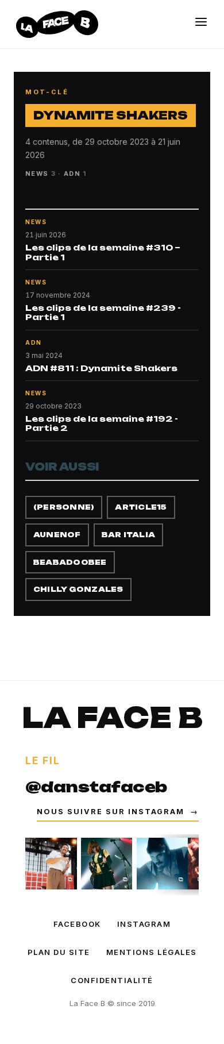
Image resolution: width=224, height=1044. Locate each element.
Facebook (77, 924)
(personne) (63, 507)
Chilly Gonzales (78, 589)
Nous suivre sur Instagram (118, 811)
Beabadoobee (70, 562)
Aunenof (57, 534)
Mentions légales (151, 952)
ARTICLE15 (141, 507)
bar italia (128, 534)
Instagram (144, 924)
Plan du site (59, 952)
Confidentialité (112, 980)
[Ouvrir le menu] (201, 21)
